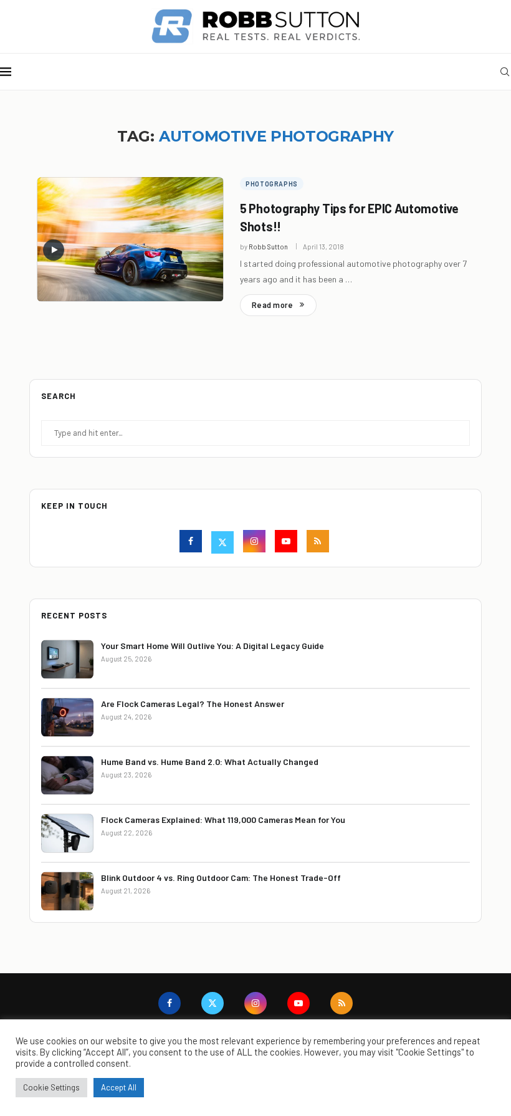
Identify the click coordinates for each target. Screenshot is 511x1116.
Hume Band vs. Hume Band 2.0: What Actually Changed (209, 761)
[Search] (505, 72)
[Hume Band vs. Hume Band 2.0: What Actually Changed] (67, 775)
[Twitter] (224, 543)
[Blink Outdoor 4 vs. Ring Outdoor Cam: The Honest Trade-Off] (67, 891)
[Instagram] (256, 543)
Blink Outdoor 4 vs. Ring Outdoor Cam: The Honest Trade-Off (221, 877)
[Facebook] (192, 543)
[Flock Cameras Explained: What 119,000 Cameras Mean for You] (67, 833)
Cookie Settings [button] (51, 1087)
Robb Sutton (268, 247)
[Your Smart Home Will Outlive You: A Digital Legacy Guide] (67, 659)
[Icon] (53, 250)
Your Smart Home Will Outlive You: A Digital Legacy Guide (212, 645)
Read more (272, 305)
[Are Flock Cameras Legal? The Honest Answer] (67, 717)
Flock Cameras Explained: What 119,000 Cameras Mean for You (223, 819)
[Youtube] (287, 543)
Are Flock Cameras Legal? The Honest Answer (192, 703)
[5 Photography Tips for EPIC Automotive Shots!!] (130, 239)
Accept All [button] (118, 1087)
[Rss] (319, 543)
